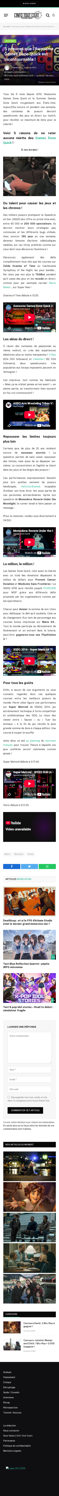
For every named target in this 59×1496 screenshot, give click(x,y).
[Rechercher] (47, 15)
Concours (11, 1314)
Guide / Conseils (11, 1392)
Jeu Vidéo (10, 41)
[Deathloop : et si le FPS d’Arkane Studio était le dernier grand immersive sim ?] (29, 901)
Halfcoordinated (30, 486)
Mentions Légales (12, 1451)
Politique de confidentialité (17, 1446)
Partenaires (9, 1440)
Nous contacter (11, 1430)
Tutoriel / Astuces (12, 1412)
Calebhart (39, 359)
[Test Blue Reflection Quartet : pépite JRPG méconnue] (29, 944)
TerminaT (16, 67)
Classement (9, 1377)
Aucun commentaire (16, 72)
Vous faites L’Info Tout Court (18, 1435)
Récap (6, 1402)
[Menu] (6, 15)
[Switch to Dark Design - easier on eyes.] (53, 15)
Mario (7, 854)
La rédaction (9, 1425)
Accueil (6, 26)
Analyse (7, 1372)
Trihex (52, 354)
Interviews (8, 1397)
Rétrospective (10, 1407)
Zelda (30, 854)
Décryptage (9, 1387)
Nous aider (29, 3)
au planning (33, 740)
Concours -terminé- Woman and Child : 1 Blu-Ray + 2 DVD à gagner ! (39, 1343)
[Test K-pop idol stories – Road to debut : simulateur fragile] (29, 988)
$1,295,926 (49, 588)
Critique (7, 1382)
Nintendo (18, 854)
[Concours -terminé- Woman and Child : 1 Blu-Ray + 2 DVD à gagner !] (12, 1344)
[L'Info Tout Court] (28, 15)
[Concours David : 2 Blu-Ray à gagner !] (12, 1327)
